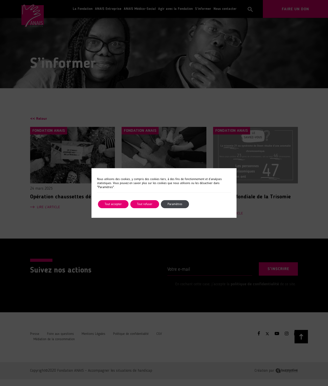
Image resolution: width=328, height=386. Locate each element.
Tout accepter (113, 204)
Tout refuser (144, 204)
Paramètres (175, 204)
